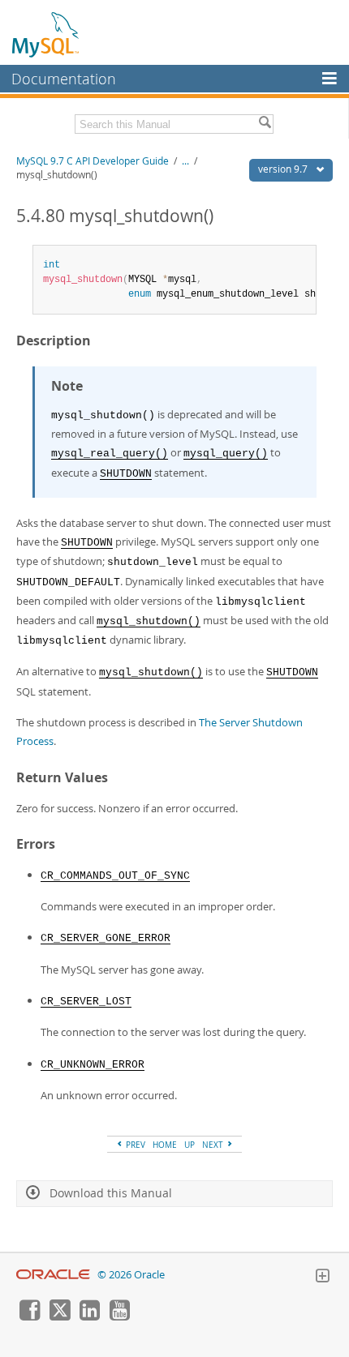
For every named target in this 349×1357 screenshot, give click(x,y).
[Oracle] (53, 1275)
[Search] (264, 124)
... (185, 161)
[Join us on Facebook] (29, 1316)
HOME (165, 1144)
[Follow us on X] (59, 1316)
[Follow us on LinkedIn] (89, 1316)
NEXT (214, 1144)
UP (189, 1144)
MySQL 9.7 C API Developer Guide (92, 161)
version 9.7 (284, 169)
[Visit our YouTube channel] (119, 1316)
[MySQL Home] (46, 34)
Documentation (63, 78)
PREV (134, 1144)
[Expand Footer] (322, 1277)
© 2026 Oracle (131, 1275)
